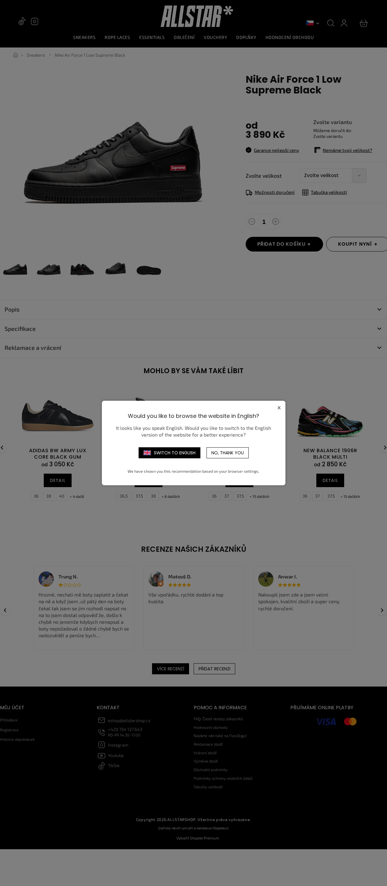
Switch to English (174, 453)
